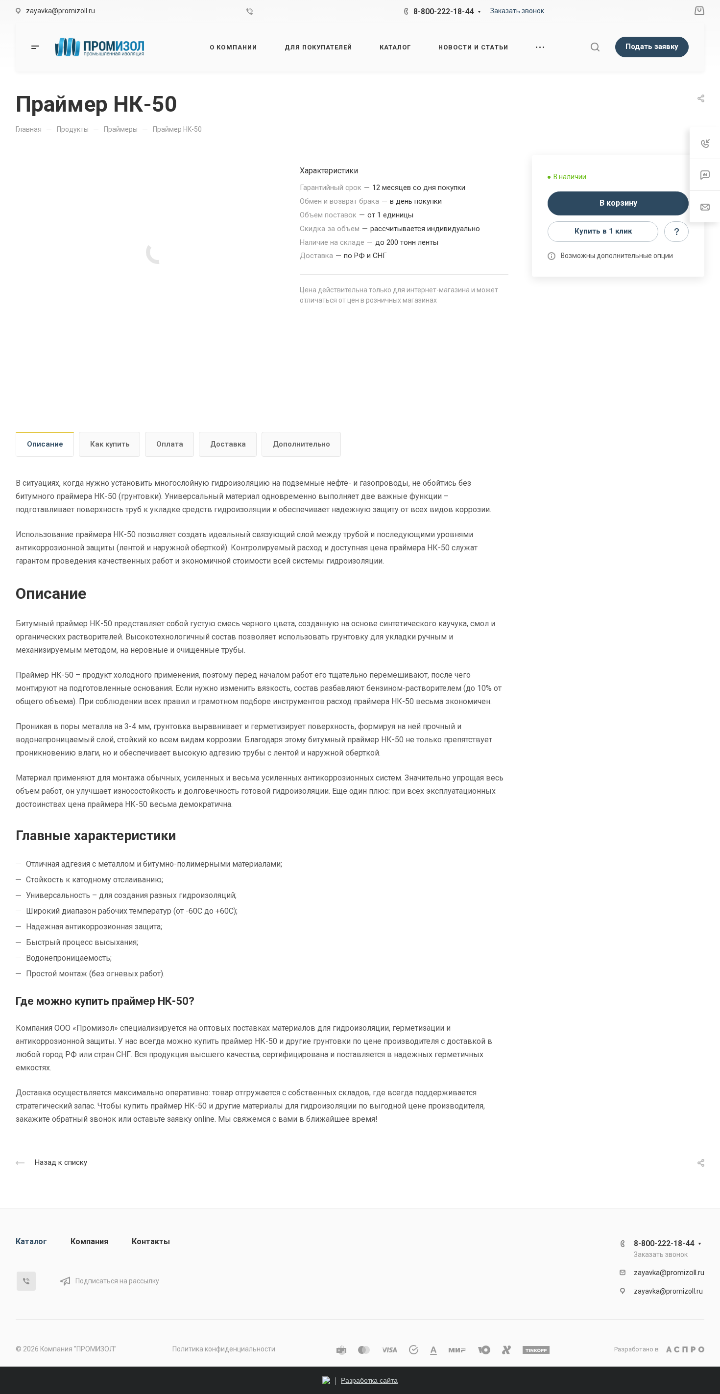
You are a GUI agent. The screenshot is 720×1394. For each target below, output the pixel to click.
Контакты (151, 1241)
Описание (45, 444)
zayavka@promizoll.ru (669, 1272)
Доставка (228, 444)
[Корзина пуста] (699, 11)
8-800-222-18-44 (443, 11)
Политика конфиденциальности (223, 1349)
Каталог (31, 1241)
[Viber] (250, 11)
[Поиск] (595, 47)
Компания (89, 1241)
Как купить (109, 444)
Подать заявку (651, 46)
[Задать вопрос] (676, 231)
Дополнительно (301, 444)
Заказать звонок (517, 11)
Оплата (169, 444)
